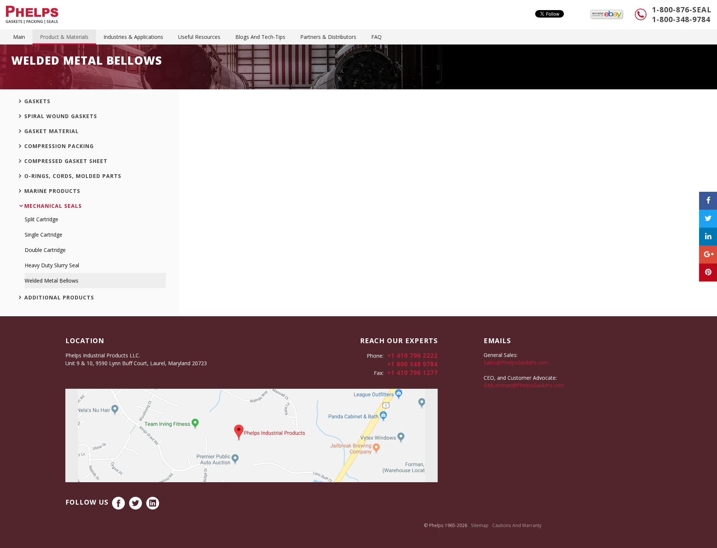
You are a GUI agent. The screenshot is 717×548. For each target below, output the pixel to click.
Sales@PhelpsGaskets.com (516, 362)
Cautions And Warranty (516, 525)
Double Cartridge (45, 249)
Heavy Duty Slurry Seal (52, 265)
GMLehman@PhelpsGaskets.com (524, 385)
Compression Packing (59, 146)
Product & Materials (64, 36)
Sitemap (479, 525)
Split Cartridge (41, 219)
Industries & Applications (133, 36)
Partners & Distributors (328, 36)
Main (19, 36)
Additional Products (59, 297)
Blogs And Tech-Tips (260, 36)
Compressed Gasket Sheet (66, 160)
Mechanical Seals (53, 205)
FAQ (376, 36)
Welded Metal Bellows (51, 280)
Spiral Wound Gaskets (60, 116)
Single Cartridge (43, 234)
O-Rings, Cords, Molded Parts (72, 175)
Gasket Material (51, 131)
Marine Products (52, 190)
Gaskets (37, 101)
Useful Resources (199, 36)
